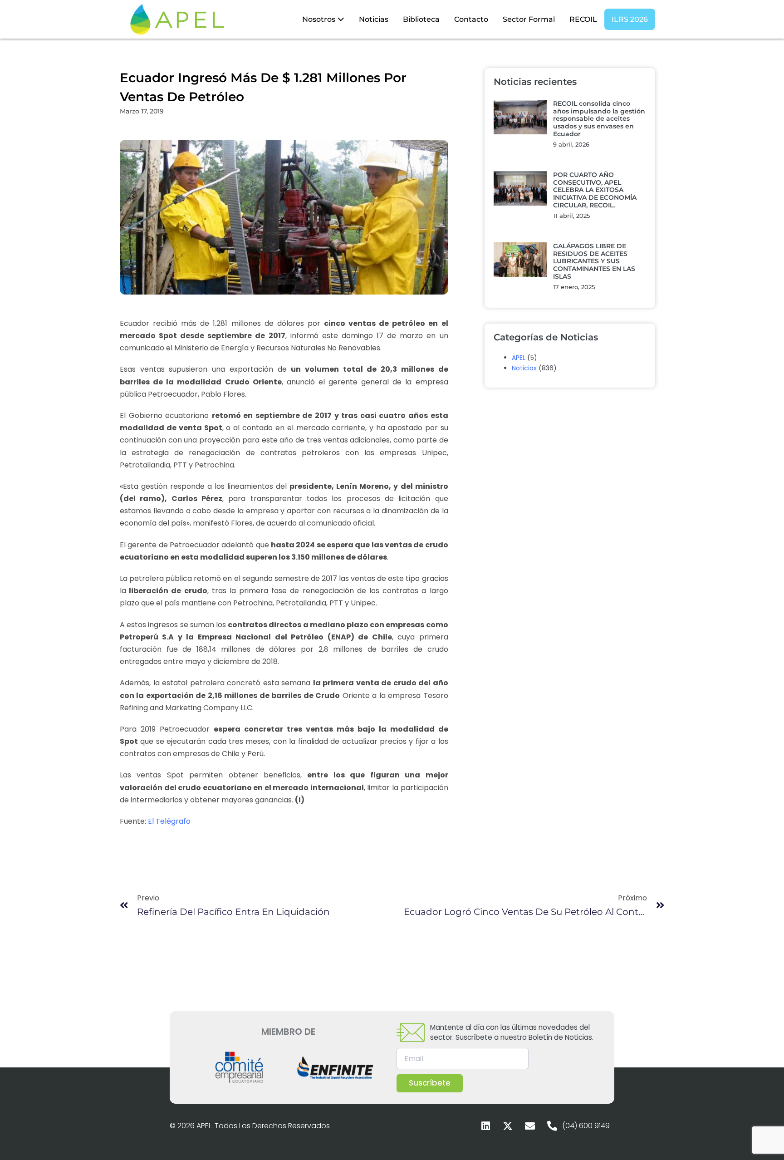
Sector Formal (529, 19)
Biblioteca (421, 19)
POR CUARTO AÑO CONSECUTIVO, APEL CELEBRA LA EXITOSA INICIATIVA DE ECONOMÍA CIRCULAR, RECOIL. (595, 190)
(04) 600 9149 (586, 1126)
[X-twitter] (508, 1126)
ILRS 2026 (630, 19)
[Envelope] (530, 1126)
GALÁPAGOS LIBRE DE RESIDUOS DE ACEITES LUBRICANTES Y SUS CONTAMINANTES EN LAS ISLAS (594, 261)
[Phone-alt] (552, 1126)
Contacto (471, 19)
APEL (518, 357)
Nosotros (319, 19)
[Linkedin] (485, 1126)
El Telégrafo (169, 821)
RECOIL (583, 19)
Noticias (373, 19)
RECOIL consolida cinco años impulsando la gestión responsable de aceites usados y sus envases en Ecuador (599, 118)
